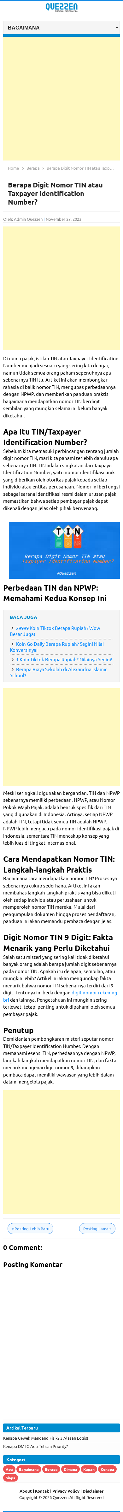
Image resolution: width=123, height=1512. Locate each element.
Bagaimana (29, 1469)
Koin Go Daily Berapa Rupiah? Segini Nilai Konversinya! (57, 647)
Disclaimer (93, 1491)
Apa (9, 1469)
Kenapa (107, 1469)
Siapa (10, 1477)
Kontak (42, 1491)
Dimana (70, 1469)
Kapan (89, 1469)
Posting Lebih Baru (30, 1228)
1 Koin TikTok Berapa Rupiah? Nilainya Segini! (64, 659)
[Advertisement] (61, 98)
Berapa (51, 1469)
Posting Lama (97, 1228)
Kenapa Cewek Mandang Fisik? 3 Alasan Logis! (45, 1438)
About (26, 1491)
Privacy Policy (65, 1491)
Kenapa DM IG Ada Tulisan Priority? (35, 1446)
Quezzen (60, 1497)
